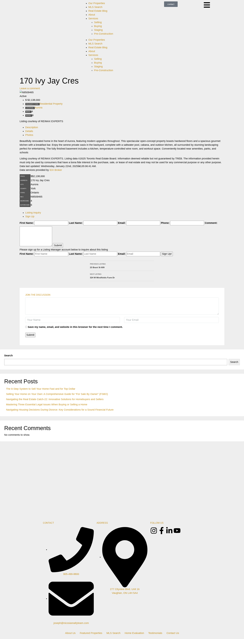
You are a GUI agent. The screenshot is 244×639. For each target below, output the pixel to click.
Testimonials (155, 633)
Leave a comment (30, 88)
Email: (122, 223)
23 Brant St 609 (98, 266)
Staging (98, 30)
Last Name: (76, 223)
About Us (70, 633)
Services (93, 18)
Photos (29, 135)
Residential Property (51, 103)
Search (8, 355)
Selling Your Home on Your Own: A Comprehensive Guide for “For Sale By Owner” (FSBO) (57, 394)
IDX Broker (56, 170)
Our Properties (96, 3)
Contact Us (172, 633)
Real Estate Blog (97, 10)
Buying (98, 26)
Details (29, 131)
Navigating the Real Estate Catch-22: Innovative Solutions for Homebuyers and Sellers (55, 399)
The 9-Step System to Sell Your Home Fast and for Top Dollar (40, 388)
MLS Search (95, 7)
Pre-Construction (103, 33)
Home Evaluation (134, 633)
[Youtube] (177, 530)
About (91, 14)
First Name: (27, 223)
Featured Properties (91, 633)
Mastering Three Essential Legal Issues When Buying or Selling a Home (46, 404)
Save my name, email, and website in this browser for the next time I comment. (75, 327)
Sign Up (29, 216)
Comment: (211, 223)
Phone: (165, 223)
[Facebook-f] (161, 530)
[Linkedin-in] (169, 530)
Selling (98, 22)
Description (31, 127)
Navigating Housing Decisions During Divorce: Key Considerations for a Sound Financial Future (60, 409)
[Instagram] (153, 530)
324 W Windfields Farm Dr (102, 276)
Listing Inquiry (33, 212)
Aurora (38, 107)
